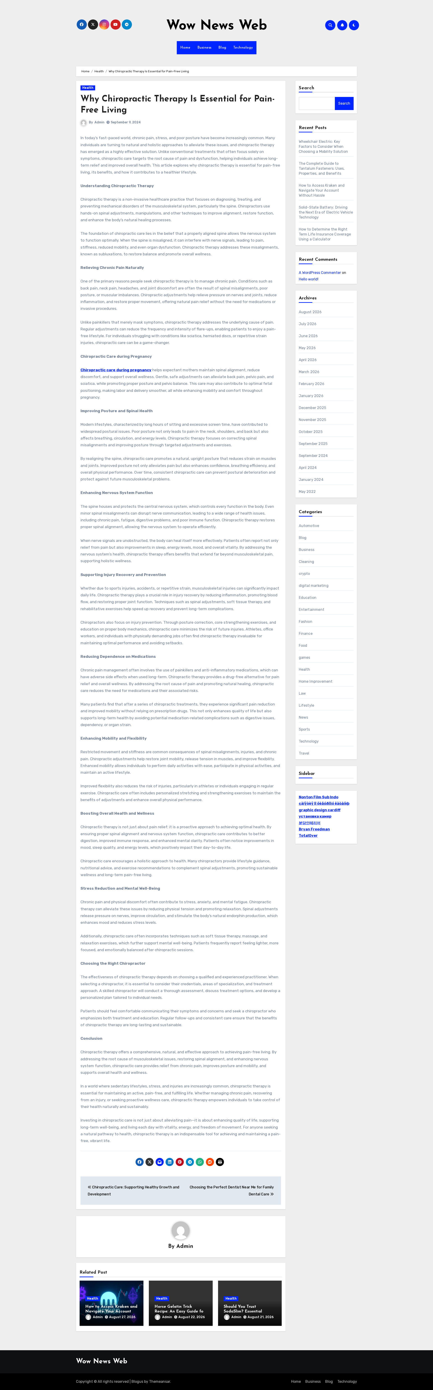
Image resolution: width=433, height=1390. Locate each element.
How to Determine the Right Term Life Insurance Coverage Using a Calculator (325, 234)
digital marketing (314, 585)
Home (185, 47)
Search (307, 88)
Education (308, 597)
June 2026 (308, 336)
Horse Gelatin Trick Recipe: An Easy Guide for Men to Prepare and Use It (180, 1312)
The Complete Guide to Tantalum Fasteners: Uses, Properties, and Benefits (322, 168)
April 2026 (308, 360)
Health (87, 88)
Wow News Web (216, 26)
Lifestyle (306, 705)
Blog (222, 47)
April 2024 (308, 468)
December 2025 (312, 408)
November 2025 (312, 420)
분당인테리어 (309, 823)
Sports (304, 729)
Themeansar (159, 1381)
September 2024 (313, 456)
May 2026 (307, 348)
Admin (99, 122)
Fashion (305, 621)
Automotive (309, 526)
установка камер (315, 816)
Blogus (137, 1381)
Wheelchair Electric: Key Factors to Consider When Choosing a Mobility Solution (323, 146)
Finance (306, 633)
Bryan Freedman (314, 829)
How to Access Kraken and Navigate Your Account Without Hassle (111, 1312)
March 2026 (309, 372)
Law (302, 693)
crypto (304, 574)
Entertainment (312, 609)
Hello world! (308, 279)
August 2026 (310, 312)
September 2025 (313, 444)
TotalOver (308, 835)
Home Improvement (316, 681)
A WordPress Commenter (320, 272)
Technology (243, 47)
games (304, 657)
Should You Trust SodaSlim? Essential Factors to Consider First (248, 1312)
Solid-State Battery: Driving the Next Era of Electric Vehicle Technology (326, 212)
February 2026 (312, 384)
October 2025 (310, 432)
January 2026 (311, 396)
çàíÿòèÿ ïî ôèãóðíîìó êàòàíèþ (324, 803)
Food (303, 645)
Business (204, 47)
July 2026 (308, 324)
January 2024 (311, 479)
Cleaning (306, 562)
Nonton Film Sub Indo (318, 797)
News (303, 717)
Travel (304, 753)
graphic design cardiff (320, 810)
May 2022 (307, 491)
